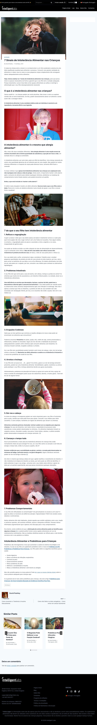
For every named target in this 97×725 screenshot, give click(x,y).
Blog (77, 8)
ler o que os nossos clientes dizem (45, 572)
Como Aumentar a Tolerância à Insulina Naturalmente (14, 601)
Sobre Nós (83, 8)
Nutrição (6, 57)
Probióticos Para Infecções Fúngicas (54, 635)
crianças (7, 585)
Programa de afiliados (40, 698)
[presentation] (13, 623)
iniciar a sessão (11, 665)
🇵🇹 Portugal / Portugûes (73, 695)
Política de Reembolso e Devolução (44, 705)
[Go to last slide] (6, 633)
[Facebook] (67, 691)
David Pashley (9, 63)
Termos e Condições (40, 700)
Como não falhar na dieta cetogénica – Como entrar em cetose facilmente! (51, 601)
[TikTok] (79, 691)
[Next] (61, 633)
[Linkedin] (75, 691)
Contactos (91, 8)
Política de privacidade (41, 703)
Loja (73, 8)
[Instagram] (71, 691)
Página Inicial (66, 8)
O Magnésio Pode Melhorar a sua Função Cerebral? (33, 635)
